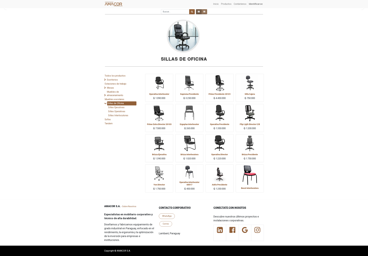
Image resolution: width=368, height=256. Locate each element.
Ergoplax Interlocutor (189, 124)
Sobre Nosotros (129, 206)
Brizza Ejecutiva (159, 154)
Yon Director (159, 185)
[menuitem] (216, 4)
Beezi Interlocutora (249, 188)
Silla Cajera (250, 94)
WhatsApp (167, 216)
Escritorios (112, 79)
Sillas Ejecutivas (116, 107)
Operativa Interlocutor (159, 94)
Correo (166, 224)
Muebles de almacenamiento (115, 93)
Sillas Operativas (116, 111)
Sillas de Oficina (116, 103)
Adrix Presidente (219, 185)
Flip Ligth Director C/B (250, 124)
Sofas (108, 119)
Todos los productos (115, 75)
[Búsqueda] (192, 11)
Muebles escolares (114, 99)
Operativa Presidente (219, 124)
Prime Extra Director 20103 (159, 124)
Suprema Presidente (189, 94)
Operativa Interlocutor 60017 (189, 183)
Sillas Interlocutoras (118, 115)
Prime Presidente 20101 (220, 94)
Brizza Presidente (250, 154)
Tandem (109, 123)
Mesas (110, 87)
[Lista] (204, 11)
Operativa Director (219, 154)
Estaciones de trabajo (115, 83)
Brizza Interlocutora (189, 154)
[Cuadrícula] (199, 11)
